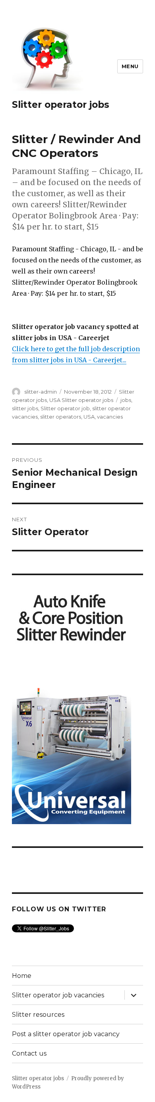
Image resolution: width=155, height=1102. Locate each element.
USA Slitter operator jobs (81, 400)
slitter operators (60, 416)
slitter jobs (25, 408)
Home (21, 976)
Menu (130, 66)
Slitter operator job (65, 408)
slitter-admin (40, 391)
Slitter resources (38, 1014)
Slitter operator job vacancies (58, 995)
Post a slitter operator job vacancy (66, 1034)
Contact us (29, 1053)
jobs (125, 400)
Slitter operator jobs (60, 104)
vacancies (110, 416)
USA (89, 416)
